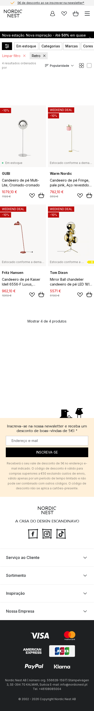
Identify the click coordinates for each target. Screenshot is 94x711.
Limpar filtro (11, 56)
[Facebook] (33, 533)
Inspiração (15, 593)
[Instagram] (47, 533)
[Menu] (87, 13)
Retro (36, 56)
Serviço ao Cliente (23, 557)
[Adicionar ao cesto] (41, 195)
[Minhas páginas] (52, 13)
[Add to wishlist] (32, 195)
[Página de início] (13, 13)
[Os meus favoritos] (64, 13)
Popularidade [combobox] (59, 65)
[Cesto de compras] (75, 13)
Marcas (71, 46)
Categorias (50, 46)
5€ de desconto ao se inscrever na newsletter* (50, 3)
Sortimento (16, 575)
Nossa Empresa (20, 611)
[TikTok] (61, 533)
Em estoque (26, 46)
